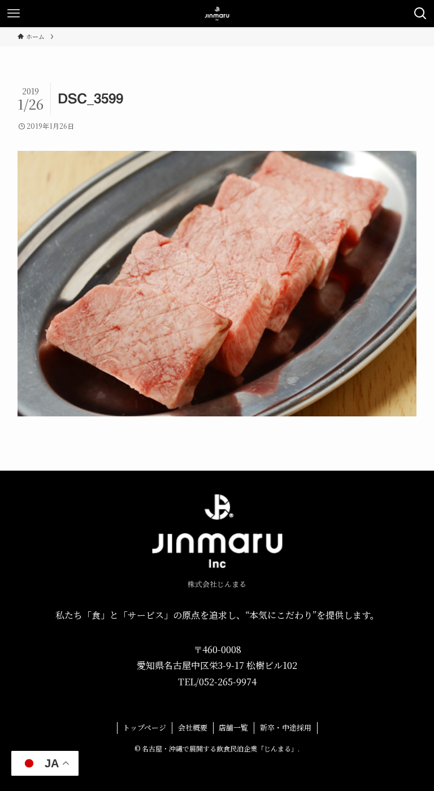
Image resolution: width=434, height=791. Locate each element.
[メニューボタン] (13, 13)
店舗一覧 (233, 727)
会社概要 (192, 727)
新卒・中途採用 (285, 727)
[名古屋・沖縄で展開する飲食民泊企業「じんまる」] (217, 13)
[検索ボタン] (420, 13)
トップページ (144, 727)
